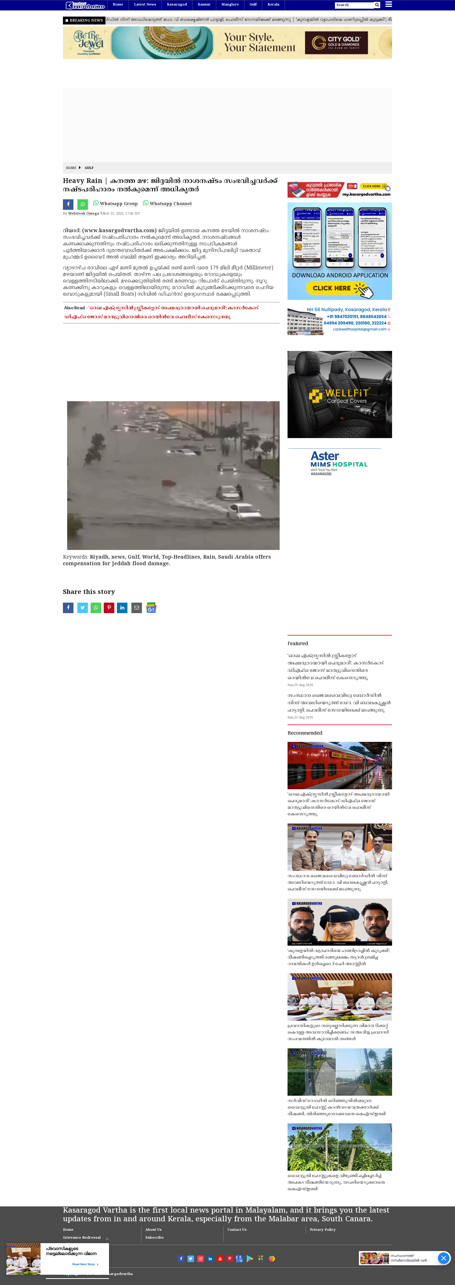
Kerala (273, 5)
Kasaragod (177, 5)
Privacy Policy (323, 1230)
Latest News (145, 5)
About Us (153, 1230)
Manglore (230, 5)
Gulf (253, 5)
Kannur (204, 5)
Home (118, 5)
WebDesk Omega (83, 214)
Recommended (305, 733)
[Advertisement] (221, 125)
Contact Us (237, 1230)
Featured (298, 644)
